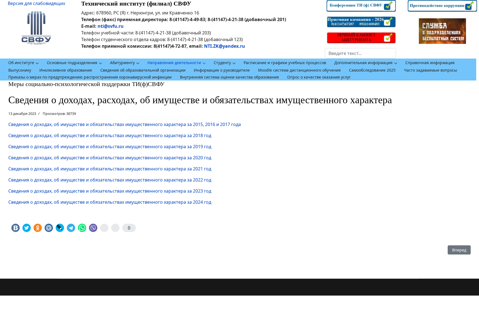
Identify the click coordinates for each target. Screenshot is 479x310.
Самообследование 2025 (372, 70)
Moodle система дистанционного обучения (299, 70)
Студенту (222, 62)
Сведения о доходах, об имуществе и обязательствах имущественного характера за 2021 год (109, 169)
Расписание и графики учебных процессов (285, 62)
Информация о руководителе (222, 70)
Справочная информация (430, 62)
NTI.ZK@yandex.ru (224, 46)
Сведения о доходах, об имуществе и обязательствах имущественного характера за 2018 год (109, 135)
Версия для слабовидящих (36, 3)
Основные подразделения (72, 62)
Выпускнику (19, 70)
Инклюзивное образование (65, 70)
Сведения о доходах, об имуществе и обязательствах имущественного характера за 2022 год (109, 180)
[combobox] (360, 53)
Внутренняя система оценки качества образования (229, 77)
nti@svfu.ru (111, 26)
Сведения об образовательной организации (142, 70)
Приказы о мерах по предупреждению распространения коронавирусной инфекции (90, 77)
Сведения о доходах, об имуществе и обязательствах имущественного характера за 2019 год (109, 146)
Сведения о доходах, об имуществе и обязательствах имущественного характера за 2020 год (109, 158)
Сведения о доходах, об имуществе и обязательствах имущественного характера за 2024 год (109, 202)
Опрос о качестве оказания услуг (319, 77)
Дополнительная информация (363, 62)
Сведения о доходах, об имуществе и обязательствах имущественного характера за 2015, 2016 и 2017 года (124, 124)
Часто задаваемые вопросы (430, 70)
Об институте (21, 62)
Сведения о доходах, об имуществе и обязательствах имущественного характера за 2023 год (109, 191)
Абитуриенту (122, 62)
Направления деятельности (174, 62)
